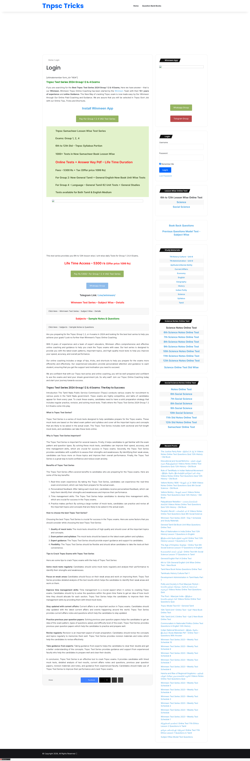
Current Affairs (181, 269)
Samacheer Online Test (181, 427)
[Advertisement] (125, 32)
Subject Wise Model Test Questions (177, 737)
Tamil (181, 303)
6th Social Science (181, 394)
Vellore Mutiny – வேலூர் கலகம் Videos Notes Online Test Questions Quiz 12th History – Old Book (181, 495)
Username (163, 142)
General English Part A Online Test (176, 558)
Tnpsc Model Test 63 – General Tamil (177, 606)
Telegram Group (181, 118)
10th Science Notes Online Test (181, 351)
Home (136, 6)
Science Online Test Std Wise (181, 367)
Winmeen (119, 91)
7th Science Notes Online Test (181, 337)
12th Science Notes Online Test (181, 360)
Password (163, 153)
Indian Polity (181, 290)
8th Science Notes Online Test (181, 341)
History (181, 286)
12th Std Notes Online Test (181, 422)
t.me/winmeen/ (106, 295)
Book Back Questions (181, 225)
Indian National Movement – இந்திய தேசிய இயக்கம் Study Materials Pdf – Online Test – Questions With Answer (180, 633)
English (181, 277)
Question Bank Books (151, 6)
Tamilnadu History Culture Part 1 (175, 573)
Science (181, 202)
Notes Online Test (181, 389)
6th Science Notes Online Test (181, 332)
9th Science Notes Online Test (181, 346)
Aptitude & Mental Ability (181, 265)
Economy (181, 273)
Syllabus (181, 298)
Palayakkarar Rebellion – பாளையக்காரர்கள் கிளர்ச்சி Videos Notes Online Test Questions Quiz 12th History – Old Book (181, 504)
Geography (181, 282)
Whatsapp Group (97, 286)
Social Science (181, 206)
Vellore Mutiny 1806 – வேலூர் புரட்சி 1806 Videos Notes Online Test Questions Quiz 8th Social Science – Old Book (182, 485)
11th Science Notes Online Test (181, 355)
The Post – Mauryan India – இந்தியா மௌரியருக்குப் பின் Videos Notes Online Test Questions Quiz (181, 599)
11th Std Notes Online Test (181, 417)
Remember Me (167, 164)
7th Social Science (181, 398)
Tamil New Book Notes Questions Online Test (181, 569)
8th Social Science (181, 403)
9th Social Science (181, 408)
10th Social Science (181, 412)
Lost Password (165, 176)
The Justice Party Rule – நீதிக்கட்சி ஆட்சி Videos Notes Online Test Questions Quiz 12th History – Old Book (182, 454)
